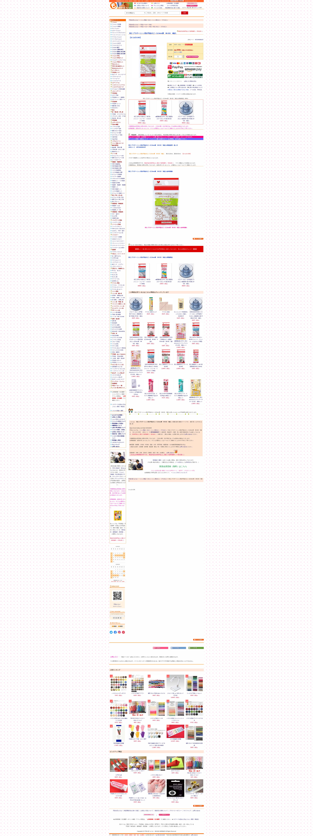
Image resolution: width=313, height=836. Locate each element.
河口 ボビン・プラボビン (160, 26)
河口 (150, 24)
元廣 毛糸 (114, 137)
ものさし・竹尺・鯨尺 (118, 230)
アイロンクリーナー (117, 287)
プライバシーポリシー (175, 810)
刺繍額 (124, 185)
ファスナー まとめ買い (118, 247)
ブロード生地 (115, 341)
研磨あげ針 (120, 295)
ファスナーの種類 (117, 237)
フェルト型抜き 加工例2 (118, 53)
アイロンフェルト (117, 37)
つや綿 (114, 358)
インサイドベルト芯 (117, 232)
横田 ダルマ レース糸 (118, 157)
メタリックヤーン (117, 266)
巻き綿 (122, 358)
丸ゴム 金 (114, 274)
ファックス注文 (158, 7)
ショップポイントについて (118, 419)
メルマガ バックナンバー (118, 442)
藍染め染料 (114, 331)
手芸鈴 (114, 114)
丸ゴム (119, 270)
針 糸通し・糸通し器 (117, 299)
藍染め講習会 (122, 331)
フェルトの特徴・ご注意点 (118, 429)
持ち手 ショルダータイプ (118, 379)
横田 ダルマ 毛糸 (116, 130)
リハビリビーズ (116, 80)
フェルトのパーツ (117, 45)
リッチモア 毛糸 (116, 128)
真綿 (118, 358)
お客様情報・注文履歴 (173, 3)
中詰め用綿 (120, 356)
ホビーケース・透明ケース (118, 99)
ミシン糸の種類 (116, 312)
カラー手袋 (115, 95)
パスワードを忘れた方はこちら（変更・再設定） (186, 819)
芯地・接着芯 (115, 352)
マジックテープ (116, 476)
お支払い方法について (143, 5)
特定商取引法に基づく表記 (172, 7)
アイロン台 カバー (117, 289)
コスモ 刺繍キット (117, 191)
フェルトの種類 (116, 26)
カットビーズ (122, 74)
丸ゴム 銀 (114, 276)
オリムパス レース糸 (117, 155)
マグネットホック (117, 251)
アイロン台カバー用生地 (119, 348)
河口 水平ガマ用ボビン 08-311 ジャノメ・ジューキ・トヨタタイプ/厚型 (142, 118)
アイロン (114, 285)
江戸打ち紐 (115, 258)
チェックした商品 (158, 5)
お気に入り (157, 3)
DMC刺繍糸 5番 (116, 166)
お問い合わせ (115, 446)
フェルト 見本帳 (116, 24)
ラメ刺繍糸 (122, 180)
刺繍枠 (119, 185)
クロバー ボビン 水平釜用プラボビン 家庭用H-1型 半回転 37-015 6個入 (186, 118)
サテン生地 (115, 346)
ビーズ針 (123, 297)
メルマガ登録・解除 (117, 410)
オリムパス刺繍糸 (117, 174)
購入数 (170, 56)
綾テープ (114, 264)
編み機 (114, 147)
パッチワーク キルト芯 (118, 368)
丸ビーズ (114, 74)
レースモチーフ (116, 159)
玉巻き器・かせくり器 (118, 149)
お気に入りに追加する (175, 81)
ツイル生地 (115, 343)
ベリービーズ (115, 78)
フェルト (121, 472)
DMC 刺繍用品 (116, 164)
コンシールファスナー (118, 241)
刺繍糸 (112, 474)
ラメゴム (114, 272)
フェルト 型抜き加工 (117, 49)
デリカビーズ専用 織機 (118, 89)
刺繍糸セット (115, 180)
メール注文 (193, 89)
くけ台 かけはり (116, 207)
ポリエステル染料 (117, 329)
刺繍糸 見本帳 (116, 182)
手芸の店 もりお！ (134, 24)
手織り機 (119, 147)
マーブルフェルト (117, 39)
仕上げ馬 (114, 216)
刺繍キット (115, 187)
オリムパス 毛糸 (116, 132)
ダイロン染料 (115, 325)
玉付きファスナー (117, 239)
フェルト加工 (115, 47)
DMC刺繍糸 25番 (117, 168)
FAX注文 (199, 89)
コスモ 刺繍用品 (116, 170)
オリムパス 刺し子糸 (117, 197)
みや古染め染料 (116, 327)
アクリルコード (116, 260)
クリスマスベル (121, 114)
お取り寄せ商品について (119, 427)
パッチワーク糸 (116, 222)
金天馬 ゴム (115, 281)
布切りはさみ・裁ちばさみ (118, 228)
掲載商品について (117, 425)
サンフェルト (115, 28)
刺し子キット (115, 201)
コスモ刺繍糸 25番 (117, 172)
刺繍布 (114, 185)
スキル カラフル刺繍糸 (118, 178)
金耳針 (114, 295)
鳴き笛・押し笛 (116, 118)
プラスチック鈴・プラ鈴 (119, 116)
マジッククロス (119, 478)
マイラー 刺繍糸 (116, 176)
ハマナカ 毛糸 (116, 126)
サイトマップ (115, 444)
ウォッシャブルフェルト (119, 32)
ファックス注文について (119, 421)
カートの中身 (198, 85)
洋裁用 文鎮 (115, 218)
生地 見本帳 (115, 335)
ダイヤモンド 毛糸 (117, 135)
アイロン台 (121, 285)
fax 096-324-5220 (160, 835)
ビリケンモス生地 (117, 337)
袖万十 (117, 214)
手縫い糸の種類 (116, 314)
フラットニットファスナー (118, 243)
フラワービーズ (116, 76)
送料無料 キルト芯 (117, 366)
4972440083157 (199, 39)
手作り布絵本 (116, 468)
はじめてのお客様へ (142, 3)
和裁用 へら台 (116, 205)
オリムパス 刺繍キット (118, 193)
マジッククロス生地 (117, 350)
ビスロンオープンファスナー (118, 245)
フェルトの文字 (116, 43)
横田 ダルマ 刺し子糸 (118, 199)
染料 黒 (114, 320)
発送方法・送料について (119, 434)
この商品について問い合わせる (177, 87)
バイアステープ (116, 262)
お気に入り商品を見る (190, 81)
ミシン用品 (142, 430)
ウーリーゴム (115, 278)
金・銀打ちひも (116, 256)
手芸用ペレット (116, 103)
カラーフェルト (116, 30)
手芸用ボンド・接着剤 (118, 97)
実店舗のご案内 (116, 440)
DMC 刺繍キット (116, 189)
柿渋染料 (114, 323)
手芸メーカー (144, 24)
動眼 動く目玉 (116, 105)
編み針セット (115, 151)
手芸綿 (114, 356)
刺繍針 (118, 297)
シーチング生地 (116, 339)
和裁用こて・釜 (116, 209)
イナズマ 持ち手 (116, 375)
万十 (113, 214)
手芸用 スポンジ (116, 360)
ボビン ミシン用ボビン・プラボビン (157, 430)
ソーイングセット (117, 226)
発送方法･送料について (143, 7)
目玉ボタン (115, 107)
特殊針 (113, 297)
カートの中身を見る (172, 5)
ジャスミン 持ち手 (117, 377)
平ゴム (114, 270)
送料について (172, 85)
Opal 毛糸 (114, 139)
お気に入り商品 (116, 417)
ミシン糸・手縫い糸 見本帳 (118, 316)
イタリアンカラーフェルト (118, 41)
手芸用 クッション (117, 362)
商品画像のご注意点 (117, 423)
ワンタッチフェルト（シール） (119, 34)
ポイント (196, 7)
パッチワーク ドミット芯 (118, 370)
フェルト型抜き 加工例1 (118, 51)
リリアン (120, 264)
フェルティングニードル (119, 60)
